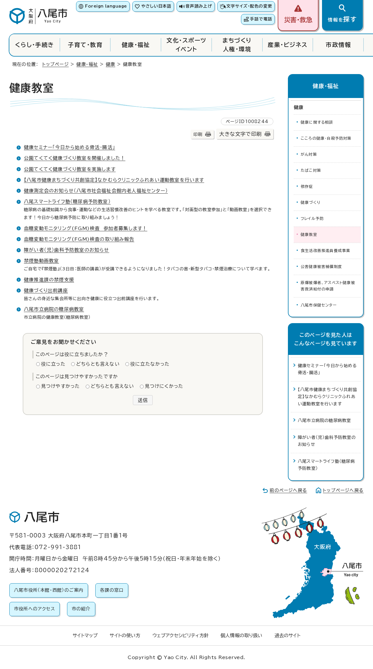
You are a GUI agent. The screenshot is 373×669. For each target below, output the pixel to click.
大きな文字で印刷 (240, 134)
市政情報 (338, 45)
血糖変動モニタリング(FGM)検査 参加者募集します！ (85, 228)
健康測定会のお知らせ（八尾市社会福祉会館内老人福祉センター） (96, 190)
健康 (110, 64)
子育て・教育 (85, 45)
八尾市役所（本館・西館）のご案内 (48, 590)
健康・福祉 (136, 45)
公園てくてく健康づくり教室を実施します (70, 169)
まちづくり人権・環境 (236, 45)
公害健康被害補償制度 (321, 267)
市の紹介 (81, 609)
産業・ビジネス (287, 45)
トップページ (55, 64)
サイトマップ (85, 635)
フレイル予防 (312, 218)
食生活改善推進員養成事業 (325, 251)
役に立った (53, 364)
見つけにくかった (164, 386)
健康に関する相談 (317, 122)
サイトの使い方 (125, 635)
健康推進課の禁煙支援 (49, 279)
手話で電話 (261, 19)
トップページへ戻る (343, 490)
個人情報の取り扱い (241, 635)
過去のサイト (287, 635)
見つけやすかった (60, 386)
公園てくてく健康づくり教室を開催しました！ (74, 158)
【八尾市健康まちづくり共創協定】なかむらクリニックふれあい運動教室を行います (114, 180)
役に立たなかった (150, 364)
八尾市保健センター (319, 305)
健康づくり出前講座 (46, 290)
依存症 (307, 186)
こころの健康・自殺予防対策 (326, 138)
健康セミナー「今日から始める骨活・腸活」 (69, 147)
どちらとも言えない (98, 364)
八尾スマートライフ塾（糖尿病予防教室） (67, 201)
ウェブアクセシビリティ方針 (180, 635)
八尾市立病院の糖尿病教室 (54, 309)
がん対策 (309, 154)
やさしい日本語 (156, 6)
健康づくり (310, 202)
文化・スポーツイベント (186, 45)
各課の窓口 (112, 590)
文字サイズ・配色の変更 (249, 6)
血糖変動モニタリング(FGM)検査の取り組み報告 (79, 239)
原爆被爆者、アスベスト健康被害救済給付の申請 (328, 286)
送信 (143, 400)
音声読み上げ (199, 6)
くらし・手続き (34, 45)
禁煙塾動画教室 (41, 260)
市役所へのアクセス (34, 609)
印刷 (197, 134)
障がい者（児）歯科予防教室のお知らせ (66, 250)
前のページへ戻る (288, 490)
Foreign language (106, 6)
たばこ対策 (311, 170)
